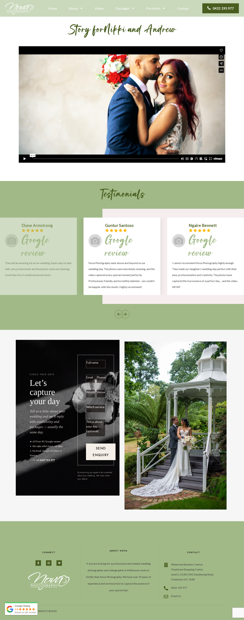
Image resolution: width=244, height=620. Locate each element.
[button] (119, 314)
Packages (123, 8)
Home (52, 8)
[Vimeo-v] (59, 563)
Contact (183, 8)
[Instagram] (48, 563)
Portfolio (153, 8)
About (73, 8)
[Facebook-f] (38, 563)
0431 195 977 (47, 460)
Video (99, 8)
